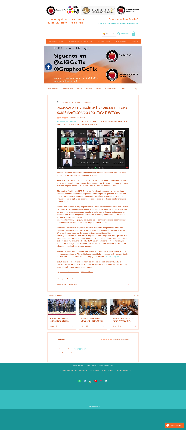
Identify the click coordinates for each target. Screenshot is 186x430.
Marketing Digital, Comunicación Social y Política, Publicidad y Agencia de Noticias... (66, 21)
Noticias (79, 88)
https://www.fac (116, 23)
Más (123, 88)
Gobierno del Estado (67, 88)
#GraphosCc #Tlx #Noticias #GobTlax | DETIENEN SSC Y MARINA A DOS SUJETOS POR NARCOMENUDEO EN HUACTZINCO (61, 319)
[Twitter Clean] (106, 381)
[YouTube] (95, 381)
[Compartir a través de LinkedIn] (67, 278)
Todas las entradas (52, 88)
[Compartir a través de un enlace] (72, 278)
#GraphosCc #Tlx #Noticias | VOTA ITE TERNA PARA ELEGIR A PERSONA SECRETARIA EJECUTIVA (124, 319)
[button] (133, 33)
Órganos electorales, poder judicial (68, 272)
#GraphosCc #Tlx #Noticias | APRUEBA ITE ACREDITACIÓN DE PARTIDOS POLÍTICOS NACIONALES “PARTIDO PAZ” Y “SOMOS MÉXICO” (92, 319)
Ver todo (136, 295)
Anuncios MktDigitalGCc (111, 88)
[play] (169, 82)
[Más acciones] (128, 102)
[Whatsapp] (79, 381)
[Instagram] (101, 381)
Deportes (98, 88)
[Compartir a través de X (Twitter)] (63, 278)
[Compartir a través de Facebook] (58, 278)
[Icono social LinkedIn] (85, 381)
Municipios (89, 88)
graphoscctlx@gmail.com (92, 365)
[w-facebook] (90, 382)
